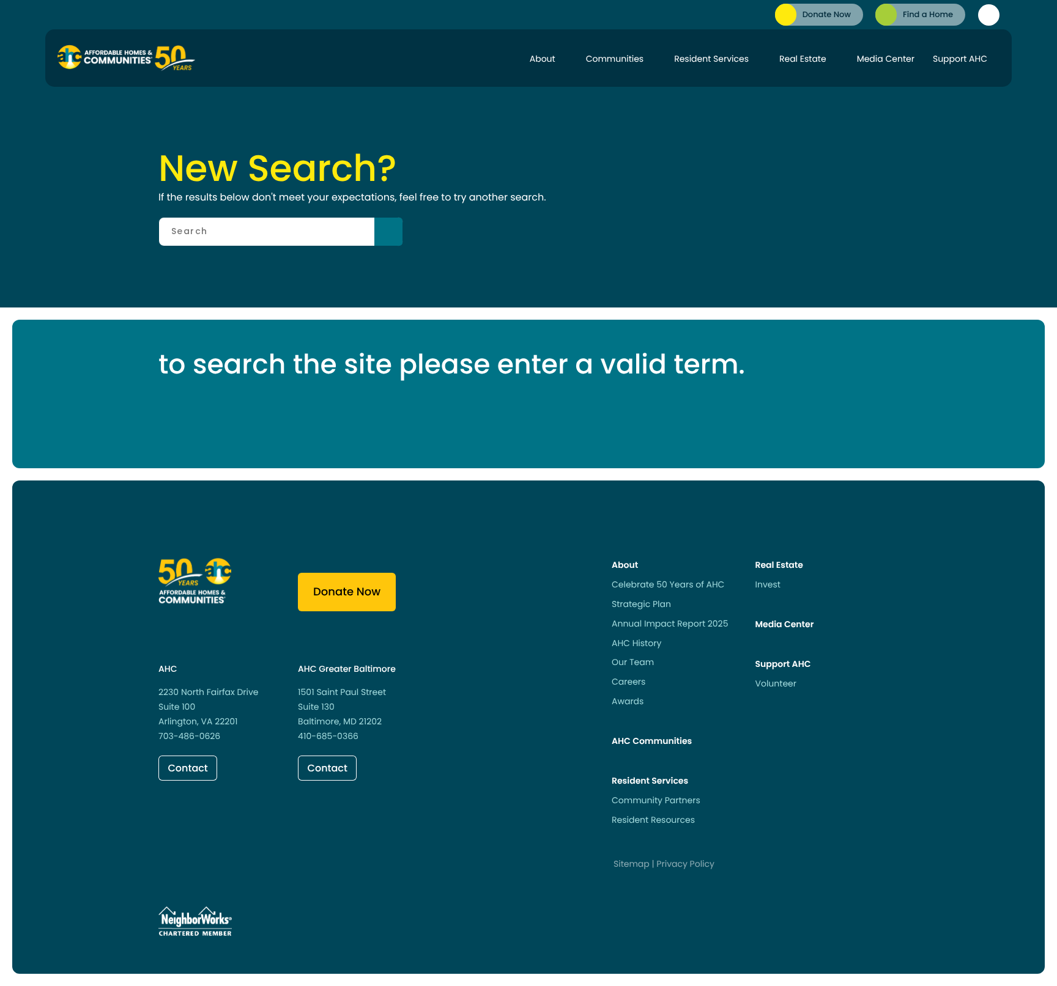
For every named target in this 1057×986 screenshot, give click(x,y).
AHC (167, 669)
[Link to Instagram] (231, 867)
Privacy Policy (685, 864)
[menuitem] (819, 15)
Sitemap (632, 864)
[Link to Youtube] (263, 867)
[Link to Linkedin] (199, 867)
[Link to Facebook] (167, 867)
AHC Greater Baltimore (347, 669)
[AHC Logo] (126, 58)
